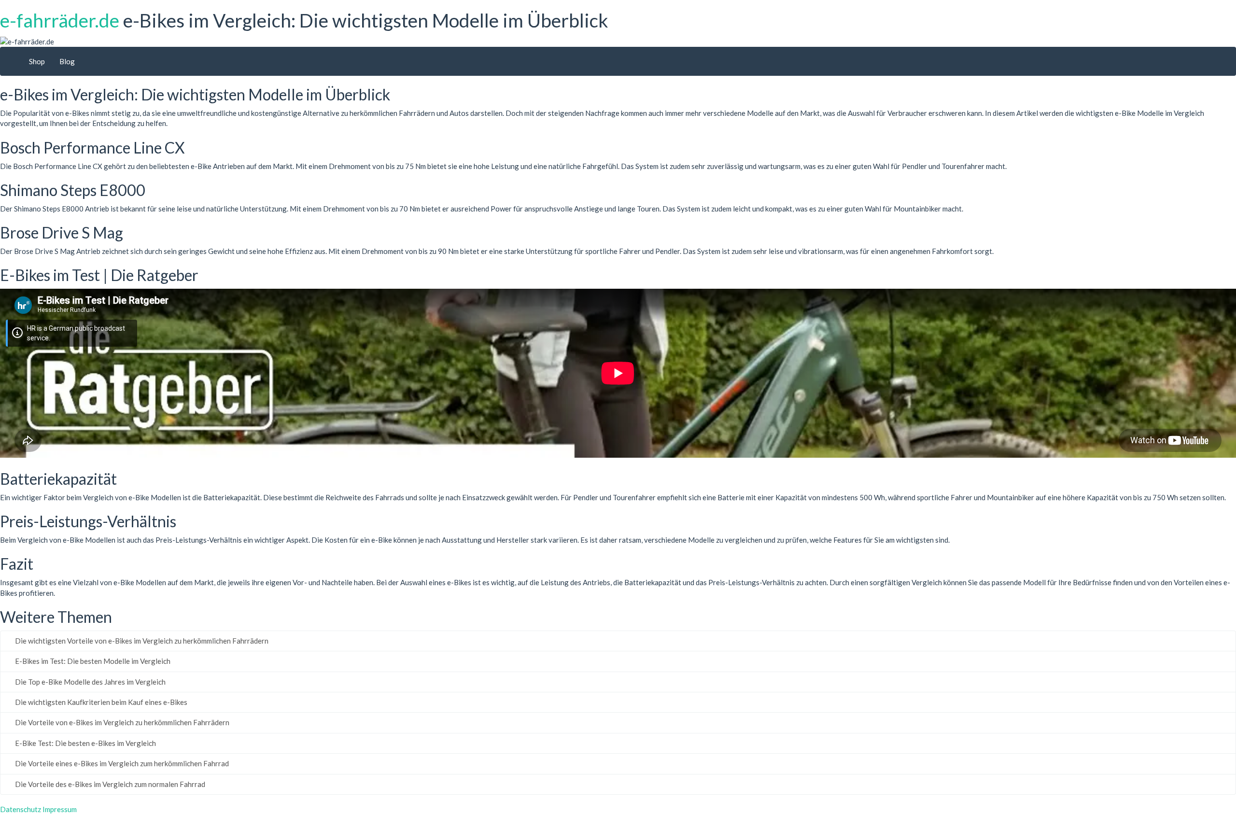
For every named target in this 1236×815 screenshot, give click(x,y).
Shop (37, 61)
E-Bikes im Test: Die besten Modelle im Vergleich (92, 661)
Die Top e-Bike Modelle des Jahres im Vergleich (90, 681)
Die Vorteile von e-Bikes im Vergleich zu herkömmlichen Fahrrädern (121, 722)
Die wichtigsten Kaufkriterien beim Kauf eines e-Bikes (100, 702)
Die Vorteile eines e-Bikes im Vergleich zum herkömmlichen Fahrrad (121, 763)
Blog (67, 61)
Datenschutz (20, 809)
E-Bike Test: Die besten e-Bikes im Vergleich (85, 743)
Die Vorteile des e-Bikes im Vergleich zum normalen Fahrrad (109, 784)
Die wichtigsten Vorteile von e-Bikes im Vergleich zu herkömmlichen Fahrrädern (141, 640)
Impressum (59, 809)
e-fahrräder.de (59, 20)
